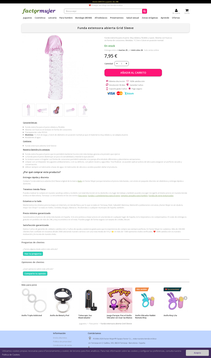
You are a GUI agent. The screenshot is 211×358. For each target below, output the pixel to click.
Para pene (82, 195)
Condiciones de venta (62, 345)
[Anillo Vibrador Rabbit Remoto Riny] (148, 300)
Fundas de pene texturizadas (161, 195)
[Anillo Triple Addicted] (34, 300)
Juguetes (27, 18)
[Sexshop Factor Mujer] (39, 13)
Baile (80, 181)
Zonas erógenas (150, 18)
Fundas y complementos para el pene (104, 195)
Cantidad (108, 63)
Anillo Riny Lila (170, 315)
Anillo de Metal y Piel (59, 315)
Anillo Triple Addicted (32, 315)
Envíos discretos (60, 337)
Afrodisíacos (101, 18)
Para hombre (65, 18)
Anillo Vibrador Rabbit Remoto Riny (145, 316)
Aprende (165, 18)
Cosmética (40, 18)
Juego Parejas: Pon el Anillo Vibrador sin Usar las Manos (119, 316)
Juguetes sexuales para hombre (134, 195)
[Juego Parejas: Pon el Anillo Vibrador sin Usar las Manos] (119, 300)
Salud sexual (132, 18)
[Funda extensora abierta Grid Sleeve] (28, 110)
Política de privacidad (62, 341)
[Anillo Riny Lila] (176, 300)
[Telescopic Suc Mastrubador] (91, 300)
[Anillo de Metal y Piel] (63, 300)
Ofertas (176, 18)
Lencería (52, 18)
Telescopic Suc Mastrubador (85, 316)
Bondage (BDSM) (83, 18)
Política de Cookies (11, 354)
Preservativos (116, 18)
